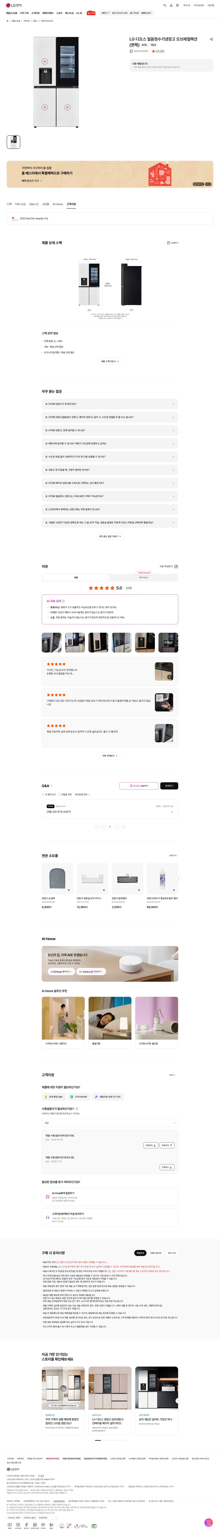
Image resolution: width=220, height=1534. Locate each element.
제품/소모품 (11, 13)
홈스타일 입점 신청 (14, 1463)
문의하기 (169, 786)
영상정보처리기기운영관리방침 (95, 1458)
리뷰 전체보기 (109, 755)
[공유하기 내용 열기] (211, 39)
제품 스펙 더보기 (108, 361)
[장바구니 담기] (69, 890)
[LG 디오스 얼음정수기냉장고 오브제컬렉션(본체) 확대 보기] (56, 82)
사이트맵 (10, 1458)
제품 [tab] (76, 577)
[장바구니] (177, 5)
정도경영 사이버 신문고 (200, 1458)
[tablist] (110, 578)
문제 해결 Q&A (56, 1096)
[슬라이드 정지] (194, 184)
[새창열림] (106, 13)
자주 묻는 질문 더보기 (108, 536)
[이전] (206, 184)
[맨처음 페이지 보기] (96, 826)
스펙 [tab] (9, 204)
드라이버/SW (81, 1096)
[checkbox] (43, 794)
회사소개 (186, 5)
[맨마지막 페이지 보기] (123, 826)
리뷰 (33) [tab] (20, 204)
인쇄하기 (174, 243)
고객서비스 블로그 (29, 1518)
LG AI (79, 13)
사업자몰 (210, 5)
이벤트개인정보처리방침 (71, 1458)
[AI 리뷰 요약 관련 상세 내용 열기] (63, 601)
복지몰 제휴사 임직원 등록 (158, 1458)
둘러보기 (66, 971)
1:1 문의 (41, 1476)
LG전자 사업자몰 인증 (180, 1458)
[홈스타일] (89, 13)
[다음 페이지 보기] (117, 826)
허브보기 (97, 971)
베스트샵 (69, 13)
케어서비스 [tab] (144, 576)
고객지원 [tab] (71, 204)
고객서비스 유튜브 (14, 1518)
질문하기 (140, 786)
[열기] (77, 1109)
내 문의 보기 (50, 794)
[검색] (165, 5)
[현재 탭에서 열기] (110, 174)
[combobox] (110, 1123)
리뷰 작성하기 (166, 566)
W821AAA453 (47, 21)
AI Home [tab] (58, 204)
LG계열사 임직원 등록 (137, 1458)
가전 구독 (24, 13)
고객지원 (35, 13)
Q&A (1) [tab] (33, 204)
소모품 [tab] (45, 204)
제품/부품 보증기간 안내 (110, 1096)
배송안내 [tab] (140, 1253)
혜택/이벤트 (48, 13)
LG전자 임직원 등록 (117, 1458)
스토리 (59, 13)
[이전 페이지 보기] (103, 826)
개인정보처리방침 (52, 1458)
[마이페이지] (171, 5)
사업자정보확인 (59, 1501)
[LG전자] (14, 5)
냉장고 (35, 21)
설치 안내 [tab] (172, 1253)
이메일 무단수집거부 (34, 1458)
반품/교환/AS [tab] (156, 1253)
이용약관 (20, 1458)
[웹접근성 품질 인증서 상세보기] (94, 1526)
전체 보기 (172, 855)
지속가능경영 (199, 5)
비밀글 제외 (67, 794)
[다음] (209, 184)
